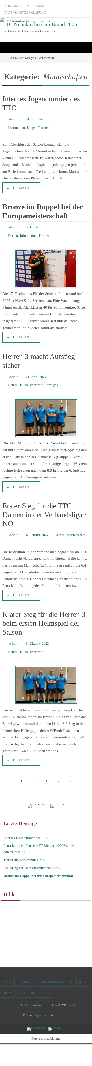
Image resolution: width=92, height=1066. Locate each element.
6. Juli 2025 (34, 224)
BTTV (83, 972)
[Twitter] (57, 796)
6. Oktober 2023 (37, 635)
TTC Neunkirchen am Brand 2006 (39, 24)
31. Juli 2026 (35, 119)
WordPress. (61, 1005)
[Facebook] (36, 796)
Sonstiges (51, 379)
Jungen (31, 126)
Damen (13, 232)
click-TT (27, 972)
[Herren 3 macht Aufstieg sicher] (46, 411)
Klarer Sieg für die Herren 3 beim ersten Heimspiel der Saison (43, 615)
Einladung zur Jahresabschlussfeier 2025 (32, 858)
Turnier (43, 126)
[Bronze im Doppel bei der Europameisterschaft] (46, 264)
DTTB (8, 972)
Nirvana (44, 1005)
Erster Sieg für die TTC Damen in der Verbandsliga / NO (44, 508)
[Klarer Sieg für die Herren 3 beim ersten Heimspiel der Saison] (46, 674)
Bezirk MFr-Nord (56, 972)
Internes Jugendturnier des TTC (26, 828)
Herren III (15, 379)
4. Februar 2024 (37, 528)
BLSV (8, 983)
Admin (13, 119)
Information (16, 126)
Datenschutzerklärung (25, 12)
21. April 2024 (36, 372)
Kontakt (11, 6)
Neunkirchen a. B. (35, 983)
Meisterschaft (33, 379)
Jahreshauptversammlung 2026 (25, 850)
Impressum (35, 6)
